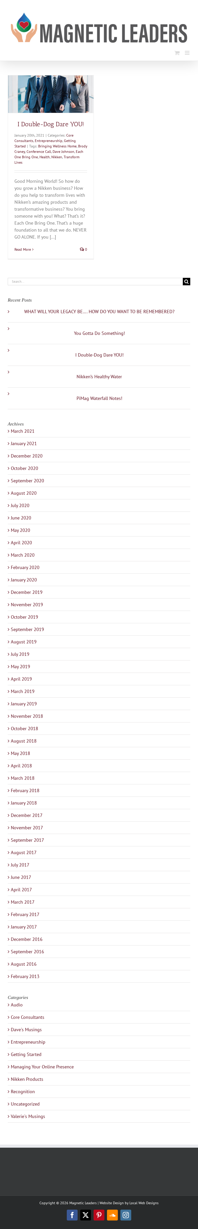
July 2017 (20, 865)
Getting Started (26, 1054)
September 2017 (27, 840)
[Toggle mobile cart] (177, 53)
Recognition (23, 1091)
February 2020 (25, 567)
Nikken (56, 157)
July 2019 (20, 654)
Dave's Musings (26, 1030)
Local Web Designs (144, 1203)
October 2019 (24, 617)
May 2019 (20, 666)
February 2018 (25, 790)
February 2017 (25, 914)
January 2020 (24, 580)
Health (44, 157)
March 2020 (23, 555)
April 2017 (21, 890)
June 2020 (21, 518)
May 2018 (20, 753)
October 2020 (24, 468)
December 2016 (27, 939)
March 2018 (23, 778)
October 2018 (24, 728)
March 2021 (23, 431)
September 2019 (27, 629)
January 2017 (24, 927)
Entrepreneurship (48, 140)
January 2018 (24, 803)
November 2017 (27, 828)
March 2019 (23, 691)
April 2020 (21, 543)
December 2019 (27, 592)
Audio (17, 1005)
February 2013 (25, 976)
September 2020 (27, 481)
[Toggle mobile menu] (187, 53)
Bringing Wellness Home (57, 146)
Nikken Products (27, 1079)
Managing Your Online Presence (42, 1067)
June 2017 (21, 877)
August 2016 (24, 964)
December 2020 (27, 456)
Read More (22, 249)
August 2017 (24, 852)
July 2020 (20, 505)
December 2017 (27, 815)
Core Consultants (27, 1017)
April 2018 (21, 766)
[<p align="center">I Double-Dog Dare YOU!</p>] (51, 94)
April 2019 (21, 679)
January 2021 (24, 443)
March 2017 (23, 902)
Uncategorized (25, 1104)
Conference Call (39, 151)
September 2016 (27, 952)
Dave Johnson (63, 151)
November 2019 (27, 605)
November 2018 (27, 716)
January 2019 (24, 704)
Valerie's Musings (28, 1116)
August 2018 (24, 741)
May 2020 (20, 530)
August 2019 (24, 642)
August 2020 (24, 493)
